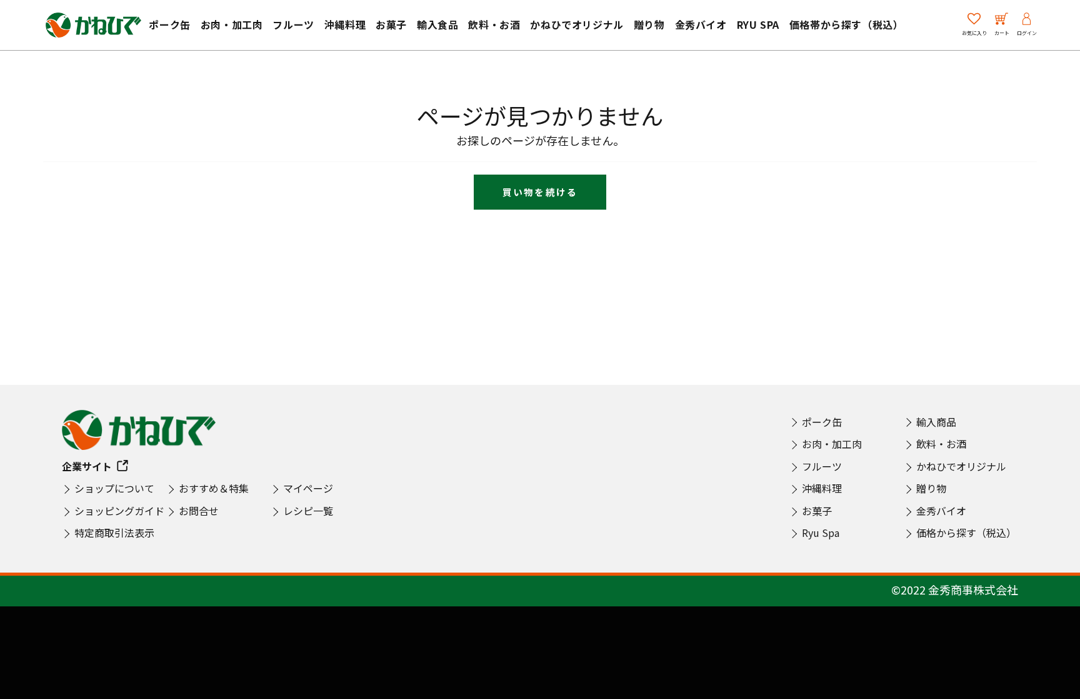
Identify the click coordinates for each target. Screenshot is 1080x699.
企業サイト (87, 466)
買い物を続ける (540, 191)
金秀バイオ (701, 24)
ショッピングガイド (119, 510)
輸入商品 (936, 421)
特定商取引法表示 (114, 532)
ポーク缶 (169, 24)
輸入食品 (437, 24)
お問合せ (199, 510)
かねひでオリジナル (576, 24)
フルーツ (293, 24)
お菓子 (391, 24)
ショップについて (114, 488)
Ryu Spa (758, 24)
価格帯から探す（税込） (846, 24)
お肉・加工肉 (232, 24)
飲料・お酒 (494, 24)
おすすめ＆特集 (214, 488)
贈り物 (649, 24)
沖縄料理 (345, 24)
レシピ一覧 (308, 510)
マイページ (308, 488)
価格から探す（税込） (966, 532)
